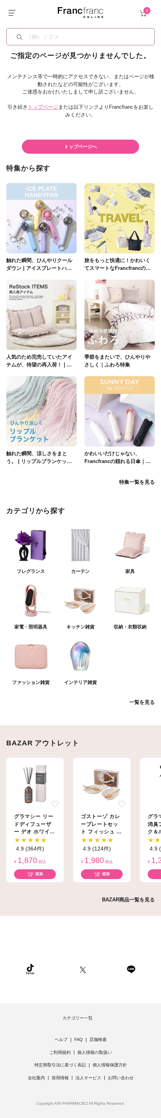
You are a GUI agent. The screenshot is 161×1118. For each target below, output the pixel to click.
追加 (39, 874)
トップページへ (80, 146)
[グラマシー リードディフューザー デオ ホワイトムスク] (35, 784)
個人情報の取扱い (94, 1052)
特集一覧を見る (137, 482)
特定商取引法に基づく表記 (60, 1064)
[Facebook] (106, 969)
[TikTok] (30, 969)
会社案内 (36, 1077)
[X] (83, 969)
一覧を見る (142, 702)
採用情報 (60, 1077)
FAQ (78, 1039)
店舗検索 (98, 1039)
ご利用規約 (60, 1052)
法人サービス (88, 1077)
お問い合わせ (121, 1077)
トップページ (43, 107)
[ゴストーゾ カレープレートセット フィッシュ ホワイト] (102, 784)
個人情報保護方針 (110, 1064)
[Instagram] (57, 969)
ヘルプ (61, 1039)
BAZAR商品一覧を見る (128, 900)
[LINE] (130, 969)
